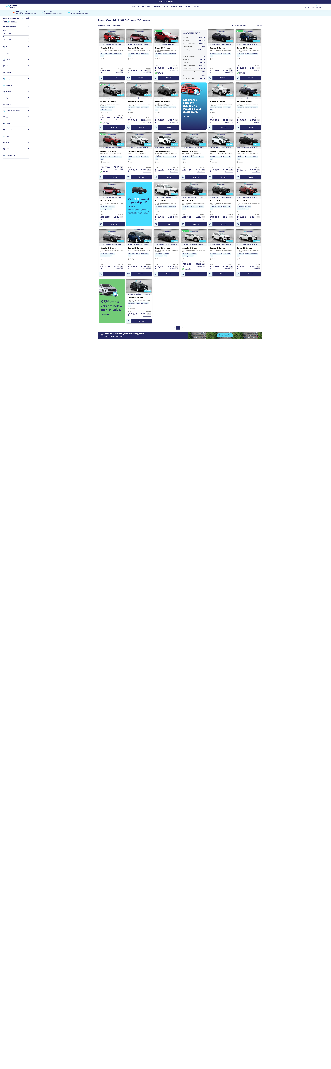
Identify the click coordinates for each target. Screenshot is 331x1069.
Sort (232, 25)
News (181, 6)
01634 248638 (317, 8)
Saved (307, 7)
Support (187, 6)
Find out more (132, 206)
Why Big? (174, 6)
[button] (24, 18)
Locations (196, 6)
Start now (186, 116)
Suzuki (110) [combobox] (7, 33)
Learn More (105, 314)
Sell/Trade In (146, 6)
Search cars (135, 6)
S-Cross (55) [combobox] (7, 40)
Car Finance (156, 6)
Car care (165, 6)
